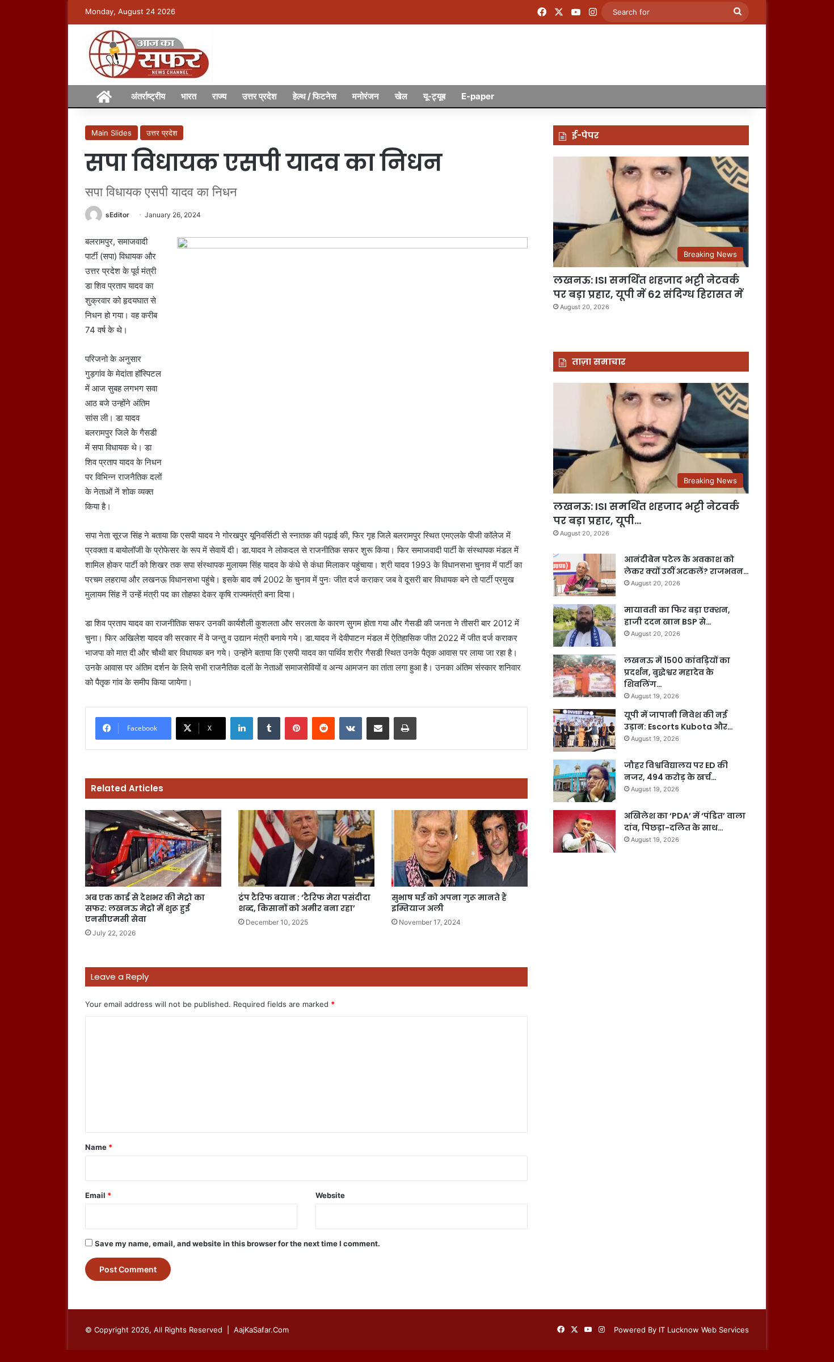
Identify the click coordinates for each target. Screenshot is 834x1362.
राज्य (219, 96)
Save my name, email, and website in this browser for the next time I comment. (237, 1243)
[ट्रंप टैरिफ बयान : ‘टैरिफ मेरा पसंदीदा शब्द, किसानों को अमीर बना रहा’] (306, 848)
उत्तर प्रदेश (259, 96)
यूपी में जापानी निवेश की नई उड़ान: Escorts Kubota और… (678, 720)
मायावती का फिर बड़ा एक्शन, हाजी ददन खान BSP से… (677, 615)
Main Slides (111, 132)
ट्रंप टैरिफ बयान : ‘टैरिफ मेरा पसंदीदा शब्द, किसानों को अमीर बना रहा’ (304, 903)
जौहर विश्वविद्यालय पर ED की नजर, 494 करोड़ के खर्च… (676, 771)
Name (98, 1147)
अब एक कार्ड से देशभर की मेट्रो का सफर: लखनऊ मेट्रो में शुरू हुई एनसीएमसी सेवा (145, 908)
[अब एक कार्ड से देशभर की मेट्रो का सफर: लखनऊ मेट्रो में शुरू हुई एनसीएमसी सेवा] (153, 848)
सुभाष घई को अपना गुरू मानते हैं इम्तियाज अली (449, 903)
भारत (188, 96)
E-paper (477, 96)
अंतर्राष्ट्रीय (148, 96)
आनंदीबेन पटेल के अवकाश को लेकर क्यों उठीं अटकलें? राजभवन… (686, 565)
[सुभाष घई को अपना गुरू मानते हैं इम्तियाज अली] (459, 848)
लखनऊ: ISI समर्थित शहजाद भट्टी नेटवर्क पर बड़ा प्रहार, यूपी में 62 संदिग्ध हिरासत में (648, 287)
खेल (401, 96)
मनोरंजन (365, 96)
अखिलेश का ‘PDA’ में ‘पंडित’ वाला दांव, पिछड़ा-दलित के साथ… (684, 821)
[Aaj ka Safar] (149, 54)
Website (330, 1195)
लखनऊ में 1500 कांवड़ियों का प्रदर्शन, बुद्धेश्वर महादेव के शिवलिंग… (677, 672)
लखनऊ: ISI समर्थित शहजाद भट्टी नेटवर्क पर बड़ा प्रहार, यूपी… (646, 513)
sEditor (117, 214)
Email (98, 1195)
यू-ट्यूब (434, 96)
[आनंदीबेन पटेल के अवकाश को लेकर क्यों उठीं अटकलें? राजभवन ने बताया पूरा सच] (584, 575)
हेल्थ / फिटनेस (314, 96)
